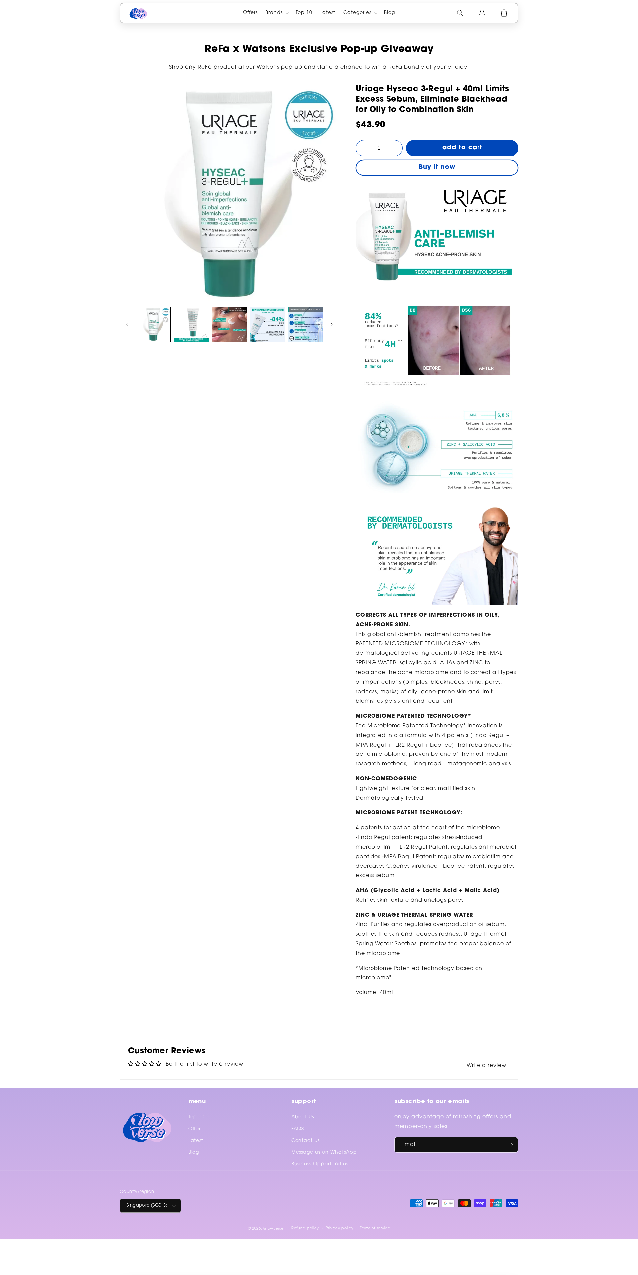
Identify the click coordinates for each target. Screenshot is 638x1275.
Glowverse (273, 1229)
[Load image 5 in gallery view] (305, 324)
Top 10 (196, 1117)
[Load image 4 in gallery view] (267, 324)
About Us (302, 1117)
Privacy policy (340, 1228)
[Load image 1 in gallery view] (153, 324)
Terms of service (375, 1228)
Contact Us (305, 1141)
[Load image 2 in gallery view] (191, 324)
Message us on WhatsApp (324, 1152)
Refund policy (305, 1228)
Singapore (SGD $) (147, 1205)
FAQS (297, 1129)
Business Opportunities (319, 1164)
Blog (193, 1152)
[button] (277, 13)
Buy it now (437, 167)
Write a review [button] (486, 1065)
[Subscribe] (510, 1145)
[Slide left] (127, 324)
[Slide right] (331, 324)
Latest (196, 1141)
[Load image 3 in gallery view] (229, 324)
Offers (195, 1129)
